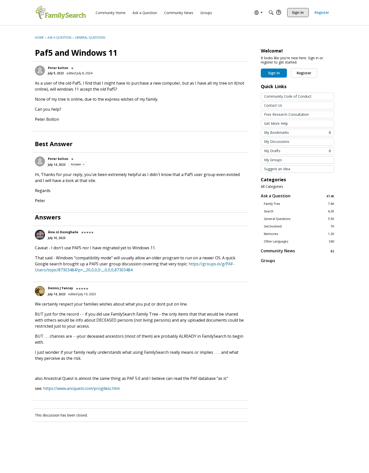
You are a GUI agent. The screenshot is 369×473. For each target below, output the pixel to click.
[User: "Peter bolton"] (40, 71)
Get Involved (299, 226)
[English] (61, 12)
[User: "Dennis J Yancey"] (40, 291)
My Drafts (297, 150)
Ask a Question (297, 196)
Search (299, 211)
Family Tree (299, 204)
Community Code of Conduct (288, 96)
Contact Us (273, 105)
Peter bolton (58, 68)
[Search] (271, 12)
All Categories (272, 186)
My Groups (273, 159)
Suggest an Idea (277, 168)
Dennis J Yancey (60, 288)
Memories (299, 234)
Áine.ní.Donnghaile (63, 232)
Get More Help (276, 123)
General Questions (299, 219)
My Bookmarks (297, 132)
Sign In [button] (274, 73)
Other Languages (299, 241)
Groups (268, 260)
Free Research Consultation (286, 114)
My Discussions (276, 141)
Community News (297, 251)
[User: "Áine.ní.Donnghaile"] (40, 235)
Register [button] (304, 73)
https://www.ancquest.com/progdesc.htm (81, 388)
